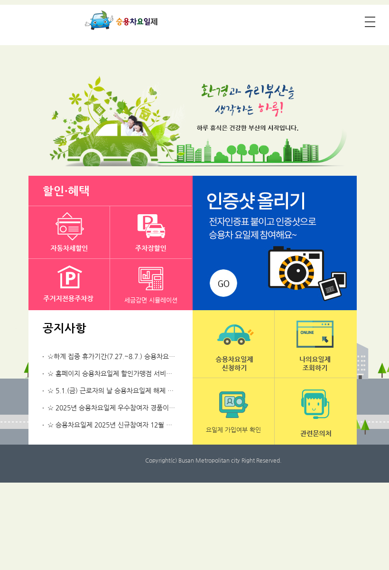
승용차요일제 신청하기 (233, 344)
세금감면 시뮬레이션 (150, 300)
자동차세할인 (69, 232)
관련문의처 (315, 411)
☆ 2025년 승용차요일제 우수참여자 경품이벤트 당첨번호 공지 (134, 407)
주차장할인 (151, 232)
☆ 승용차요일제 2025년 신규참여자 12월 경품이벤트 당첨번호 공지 (142, 424)
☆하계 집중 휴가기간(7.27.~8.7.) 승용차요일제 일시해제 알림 (134, 356)
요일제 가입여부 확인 (233, 429)
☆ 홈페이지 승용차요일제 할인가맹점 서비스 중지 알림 (124, 373)
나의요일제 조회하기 (315, 344)
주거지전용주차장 (69, 285)
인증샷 (275, 243)
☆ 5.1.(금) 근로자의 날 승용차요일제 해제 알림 (113, 390)
